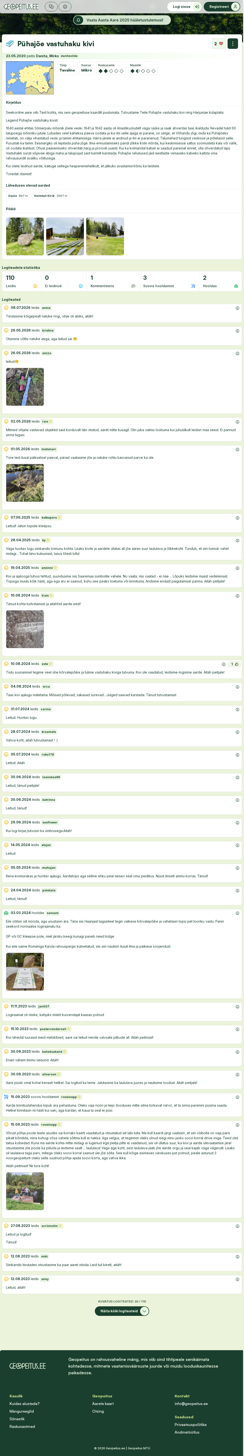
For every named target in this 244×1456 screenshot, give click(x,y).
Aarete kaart (103, 1403)
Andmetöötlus (187, 1432)
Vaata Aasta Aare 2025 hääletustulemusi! (124, 20)
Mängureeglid (22, 1411)
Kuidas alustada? (25, 1403)
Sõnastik (17, 1418)
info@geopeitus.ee (191, 1403)
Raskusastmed (22, 1426)
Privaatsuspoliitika (191, 1424)
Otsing (98, 1411)
